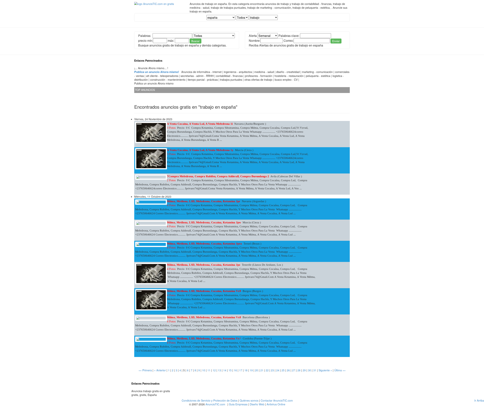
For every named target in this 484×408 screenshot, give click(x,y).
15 (230, 370)
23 (272, 370)
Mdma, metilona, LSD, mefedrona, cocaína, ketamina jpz (203, 264)
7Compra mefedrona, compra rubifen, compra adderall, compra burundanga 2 (218, 176)
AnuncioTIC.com (215, 404)
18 (245, 370)
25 (283, 370)
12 (214, 370)
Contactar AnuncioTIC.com (277, 400)
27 (293, 370)
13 (219, 370)
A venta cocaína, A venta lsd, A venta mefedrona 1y (200, 150)
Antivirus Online (276, 404)
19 (251, 370)
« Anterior (160, 370)
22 (267, 370)
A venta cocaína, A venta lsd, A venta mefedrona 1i (200, 123)
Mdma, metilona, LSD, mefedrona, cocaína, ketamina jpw (204, 222)
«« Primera (145, 370)
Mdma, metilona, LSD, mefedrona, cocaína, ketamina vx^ (204, 338)
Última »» (340, 370)
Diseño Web (257, 404)
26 (288, 370)
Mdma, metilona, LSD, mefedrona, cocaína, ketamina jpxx (204, 243)
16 (235, 370)
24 (277, 370)
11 (208, 370)
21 (261, 370)
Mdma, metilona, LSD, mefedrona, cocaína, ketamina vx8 (204, 317)
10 (203, 370)
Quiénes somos (249, 400)
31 (314, 370)
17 (240, 370)
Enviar (336, 41)
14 (224, 370)
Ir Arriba (479, 400)
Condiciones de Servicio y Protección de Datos (209, 400)
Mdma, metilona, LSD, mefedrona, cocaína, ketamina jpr (203, 201)
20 (256, 370)
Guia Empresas (238, 404)
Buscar (195, 41)
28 (298, 370)
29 (304, 370)
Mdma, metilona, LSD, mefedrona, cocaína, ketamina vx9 (204, 291)
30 (309, 370)
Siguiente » (325, 370)
